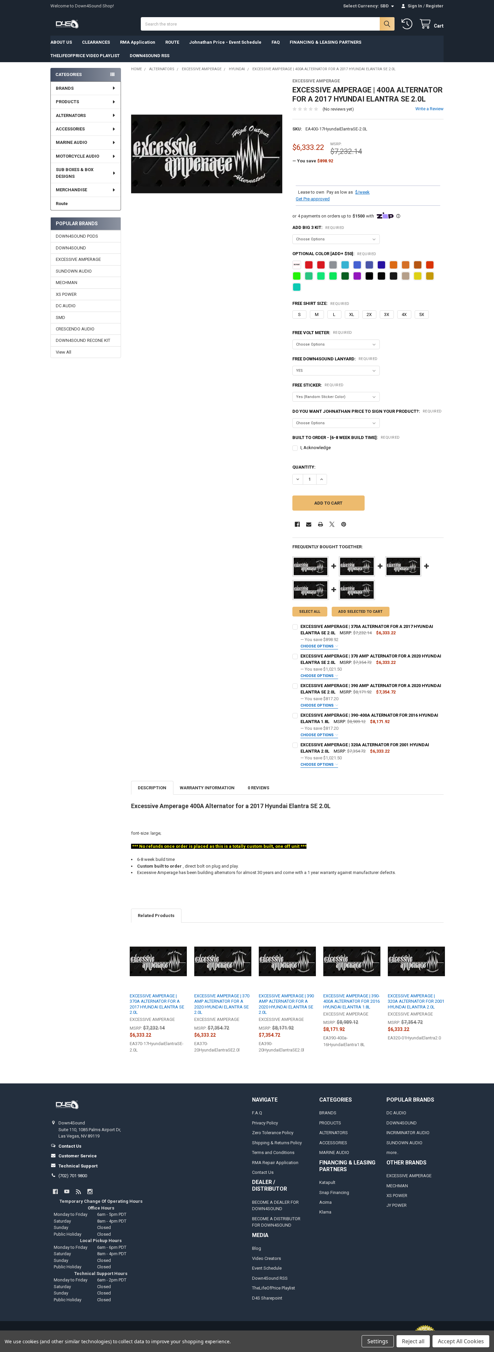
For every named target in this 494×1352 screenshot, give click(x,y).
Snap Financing (334, 1192)
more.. (392, 1152)
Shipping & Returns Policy (277, 1142)
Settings (377, 1341)
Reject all (413, 1341)
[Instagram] (90, 1191)
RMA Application (137, 42)
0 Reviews (258, 787)
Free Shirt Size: (320, 303)
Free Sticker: (318, 385)
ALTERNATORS (71, 115)
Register (435, 5)
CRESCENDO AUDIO (75, 328)
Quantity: (304, 467)
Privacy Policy (265, 1122)
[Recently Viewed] (408, 24)
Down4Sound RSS (270, 1278)
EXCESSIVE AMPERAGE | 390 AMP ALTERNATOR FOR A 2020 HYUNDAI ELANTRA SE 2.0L (286, 1004)
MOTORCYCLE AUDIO (77, 156)
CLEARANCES (96, 42)
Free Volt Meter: (322, 332)
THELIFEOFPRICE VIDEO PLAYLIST (85, 55)
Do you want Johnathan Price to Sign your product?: (367, 411)
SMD (60, 317)
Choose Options (317, 646)
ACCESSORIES (70, 128)
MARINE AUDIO (71, 142)
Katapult (327, 1182)
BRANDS (65, 88)
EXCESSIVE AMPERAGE (78, 259)
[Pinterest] (343, 524)
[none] (207, 154)
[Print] (320, 524)
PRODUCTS (67, 101)
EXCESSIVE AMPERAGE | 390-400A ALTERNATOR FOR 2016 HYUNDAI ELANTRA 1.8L (351, 1001)
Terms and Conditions (273, 1152)
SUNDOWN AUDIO (74, 271)
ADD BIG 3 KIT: (318, 227)
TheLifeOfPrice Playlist (273, 1287)
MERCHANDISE (71, 189)
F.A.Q (257, 1112)
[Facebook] (297, 524)
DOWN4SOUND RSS (149, 55)
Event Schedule (267, 1268)
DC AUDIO (66, 305)
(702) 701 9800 (72, 1175)
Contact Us (263, 1172)
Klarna (325, 1212)
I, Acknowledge (315, 447)
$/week (362, 192)
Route (62, 203)
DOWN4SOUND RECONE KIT (83, 340)
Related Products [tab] (156, 915)
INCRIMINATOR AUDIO (407, 1132)
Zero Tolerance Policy (272, 1132)
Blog (256, 1248)
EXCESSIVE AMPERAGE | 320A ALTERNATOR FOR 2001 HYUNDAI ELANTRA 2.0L (416, 1001)
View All (63, 352)
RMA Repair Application (275, 1162)
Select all (309, 611)
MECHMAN (66, 282)
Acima (325, 1202)
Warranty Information (207, 787)
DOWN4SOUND (71, 247)
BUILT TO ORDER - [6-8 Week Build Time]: (346, 437)
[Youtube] (67, 1191)
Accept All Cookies (461, 1341)
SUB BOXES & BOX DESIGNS (74, 173)
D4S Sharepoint (267, 1298)
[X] (332, 524)
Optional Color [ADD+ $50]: (334, 253)
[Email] (309, 524)
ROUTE (172, 42)
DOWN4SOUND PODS (77, 236)
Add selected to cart (360, 611)
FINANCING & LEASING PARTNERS (325, 42)
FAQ (276, 42)
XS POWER (66, 294)
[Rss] (78, 1191)
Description (152, 787)
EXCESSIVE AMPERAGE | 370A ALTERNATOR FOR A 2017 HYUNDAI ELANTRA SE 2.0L (157, 1004)
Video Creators (266, 1258)
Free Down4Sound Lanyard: (335, 358)
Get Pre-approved (313, 198)
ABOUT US (61, 42)
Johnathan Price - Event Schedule (225, 42)
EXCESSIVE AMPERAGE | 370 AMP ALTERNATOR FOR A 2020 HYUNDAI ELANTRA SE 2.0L (221, 1004)
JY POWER (396, 1205)
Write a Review (429, 108)
